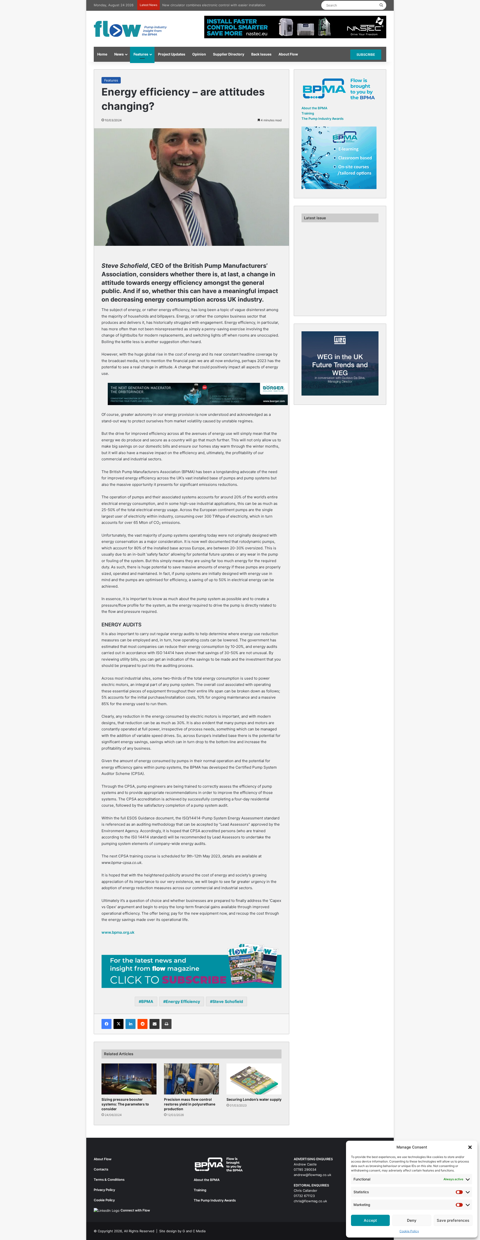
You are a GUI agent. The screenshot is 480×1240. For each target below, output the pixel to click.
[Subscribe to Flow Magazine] (192, 965)
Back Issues (261, 54)
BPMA (147, 1001)
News (119, 54)
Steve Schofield (227, 1001)
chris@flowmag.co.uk (310, 1201)
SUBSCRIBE (365, 55)
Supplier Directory (228, 54)
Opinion (199, 54)
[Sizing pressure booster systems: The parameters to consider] (129, 1079)
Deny (411, 1220)
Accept (370, 1220)
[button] (470, 1147)
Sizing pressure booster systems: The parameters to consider (125, 1104)
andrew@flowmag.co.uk (312, 1175)
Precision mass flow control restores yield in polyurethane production (189, 1104)
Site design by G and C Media (182, 1231)
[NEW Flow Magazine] (131, 29)
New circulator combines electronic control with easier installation (214, 5)
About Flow (288, 54)
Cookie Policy (409, 1231)
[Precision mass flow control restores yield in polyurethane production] (191, 1079)
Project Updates (171, 54)
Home (102, 54)
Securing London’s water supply (254, 1099)
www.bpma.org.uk (118, 932)
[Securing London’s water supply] (254, 1079)
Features (141, 54)
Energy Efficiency (183, 1001)
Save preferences (453, 1220)
